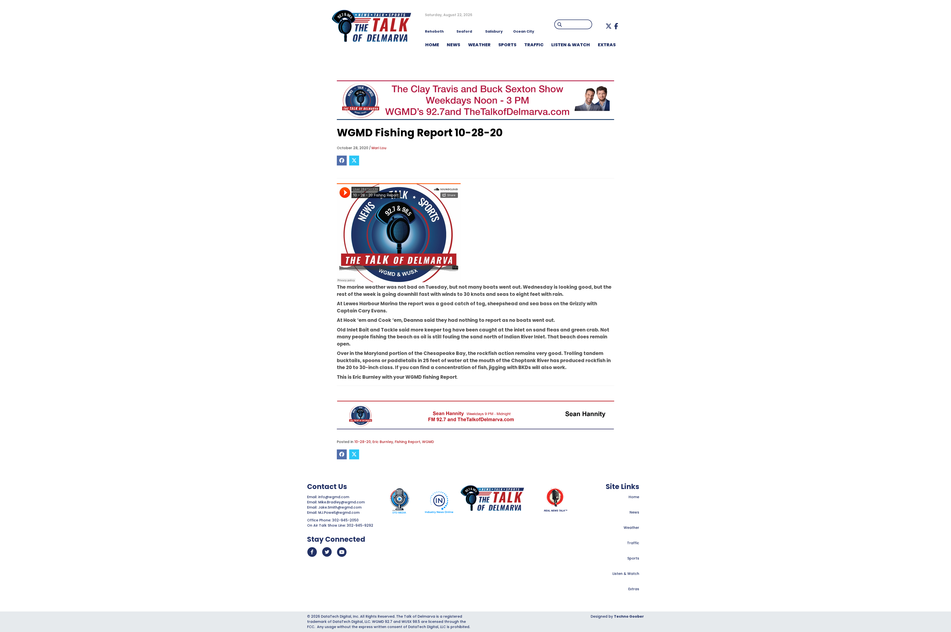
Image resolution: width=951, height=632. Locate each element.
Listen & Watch (625, 573)
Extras (633, 588)
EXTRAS (607, 45)
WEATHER (479, 45)
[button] (609, 26)
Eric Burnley (382, 441)
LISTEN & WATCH (570, 45)
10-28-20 (362, 441)
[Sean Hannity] (475, 414)
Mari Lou (378, 147)
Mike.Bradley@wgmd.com (341, 502)
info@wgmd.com (334, 496)
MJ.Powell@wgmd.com (340, 512)
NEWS (453, 45)
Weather (631, 527)
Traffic (633, 542)
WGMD (428, 441)
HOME (432, 45)
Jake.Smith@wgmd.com (340, 507)
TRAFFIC (534, 45)
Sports (507, 45)
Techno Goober (629, 616)
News (634, 512)
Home (634, 496)
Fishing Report (407, 441)
